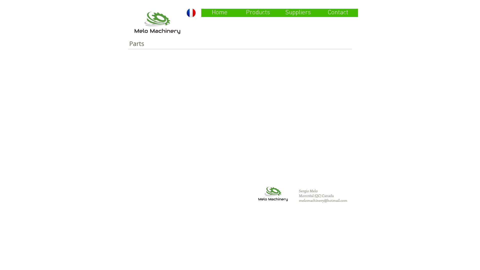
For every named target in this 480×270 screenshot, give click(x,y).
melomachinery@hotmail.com (323, 200)
